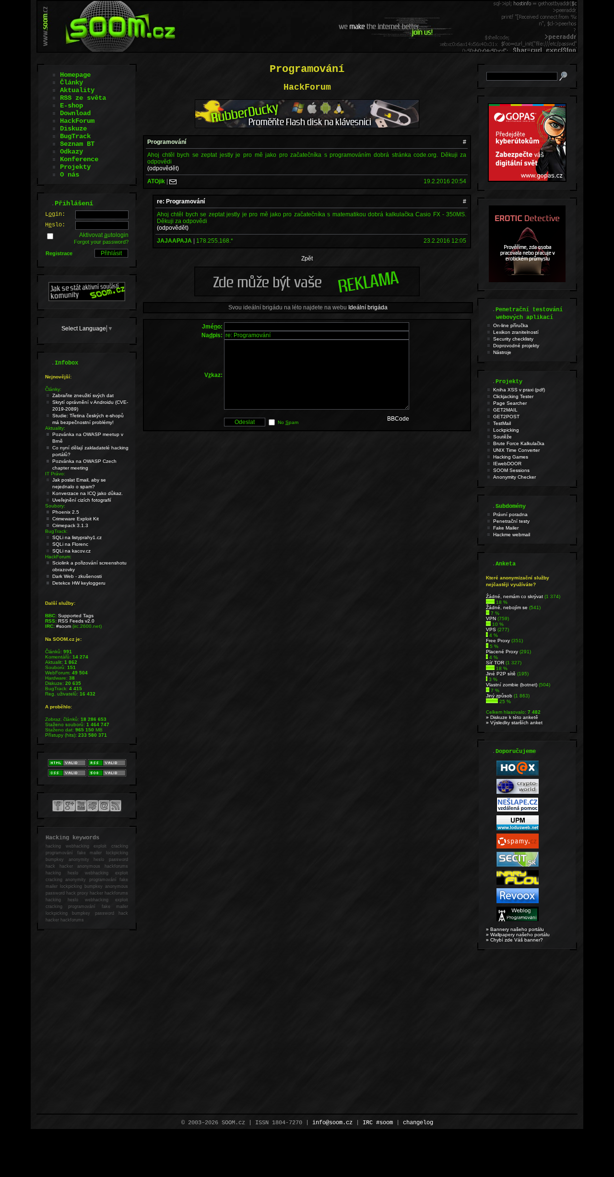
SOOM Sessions (511, 470)
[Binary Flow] (517, 883)
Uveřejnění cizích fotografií (81, 500)
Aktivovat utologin (104, 235)
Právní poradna (510, 514)
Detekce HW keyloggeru (79, 583)
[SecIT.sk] (517, 865)
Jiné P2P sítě (501, 673)
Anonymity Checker (514, 477)
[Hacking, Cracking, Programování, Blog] (517, 919)
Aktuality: (55, 428)
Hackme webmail (511, 534)
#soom (63, 626)
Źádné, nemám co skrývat (514, 596)
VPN (491, 618)
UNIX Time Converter (516, 450)
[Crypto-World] (517, 792)
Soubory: (55, 505)
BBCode (398, 418)
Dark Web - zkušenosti (77, 576)
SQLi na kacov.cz (71, 550)
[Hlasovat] (490, 602)
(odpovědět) (163, 168)
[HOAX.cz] (517, 774)
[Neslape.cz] (517, 810)
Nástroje (502, 352)
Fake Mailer (506, 527)
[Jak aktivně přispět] (86, 299)
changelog (418, 1122)
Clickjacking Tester (513, 396)
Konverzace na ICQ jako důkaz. (87, 493)
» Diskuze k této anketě (512, 717)
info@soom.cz (332, 1122)
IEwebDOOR (507, 463)
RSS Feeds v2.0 (76, 621)
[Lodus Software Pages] (517, 828)
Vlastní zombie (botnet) (511, 684)
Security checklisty (513, 338)
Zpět (307, 258)
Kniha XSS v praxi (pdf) (519, 389)
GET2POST (506, 416)
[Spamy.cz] (517, 846)
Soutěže (502, 436)
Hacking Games (510, 456)
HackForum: (58, 556)
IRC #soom (378, 1122)
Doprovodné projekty (516, 345)
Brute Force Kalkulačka (518, 443)
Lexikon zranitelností (516, 332)
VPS (491, 629)
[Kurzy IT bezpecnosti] (527, 180)
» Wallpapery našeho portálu (518, 934)
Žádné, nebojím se (507, 607)
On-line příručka (510, 325)
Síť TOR (495, 662)
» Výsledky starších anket (514, 722)
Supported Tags (76, 615)
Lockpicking (506, 430)
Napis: (212, 335)
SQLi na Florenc (70, 544)
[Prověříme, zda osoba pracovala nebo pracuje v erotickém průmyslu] (527, 280)
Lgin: (55, 214)
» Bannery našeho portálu (515, 929)
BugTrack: (56, 531)
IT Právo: (55, 473)
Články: (53, 389)
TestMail (502, 423)
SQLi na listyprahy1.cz (77, 537)
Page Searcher (510, 403)
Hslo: (55, 225)
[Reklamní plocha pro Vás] (307, 294)
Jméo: (212, 326)
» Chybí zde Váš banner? (514, 939)
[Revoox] (517, 901)
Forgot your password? (101, 242)
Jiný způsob (499, 695)
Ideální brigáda (368, 307)
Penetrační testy (511, 521)
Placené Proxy (502, 651)
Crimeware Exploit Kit (75, 518)
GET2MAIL (505, 409)
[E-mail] (173, 181)
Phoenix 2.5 (65, 512)
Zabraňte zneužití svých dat (83, 395)
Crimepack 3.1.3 (70, 525)
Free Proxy (498, 640)
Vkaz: (213, 375)
